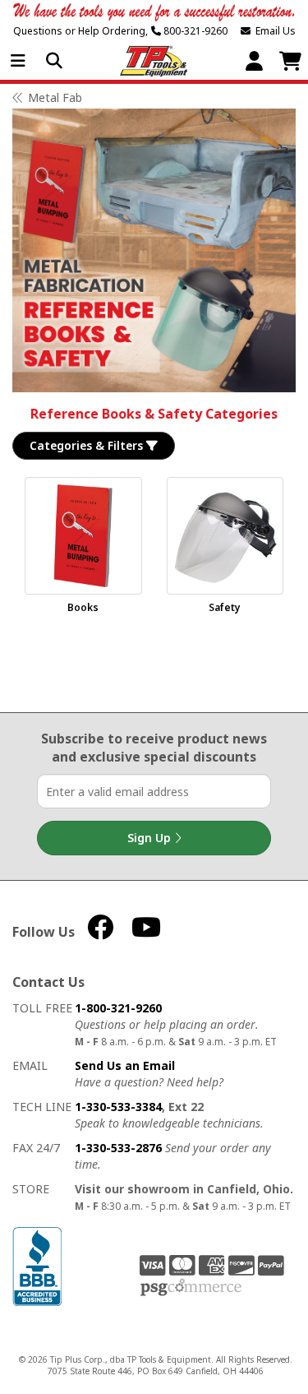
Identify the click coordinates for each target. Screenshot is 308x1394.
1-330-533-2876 (118, 1147)
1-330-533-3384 (118, 1106)
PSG (191, 1288)
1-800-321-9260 (118, 1008)
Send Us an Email (125, 1065)
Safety (225, 607)
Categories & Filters (88, 445)
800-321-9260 (194, 31)
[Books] (83, 535)
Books (83, 607)
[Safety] (225, 535)
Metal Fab (55, 97)
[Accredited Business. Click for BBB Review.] (37, 1265)
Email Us (273, 31)
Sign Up (150, 837)
